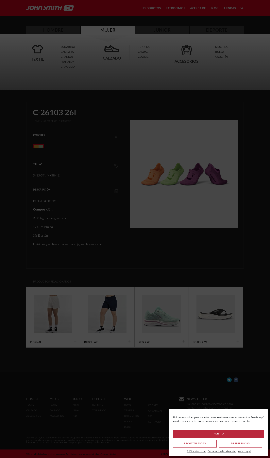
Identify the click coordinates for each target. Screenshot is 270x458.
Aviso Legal (244, 451)
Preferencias (240, 443)
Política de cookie (196, 451)
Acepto (219, 433)
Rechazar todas (195, 443)
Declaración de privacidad (222, 451)
